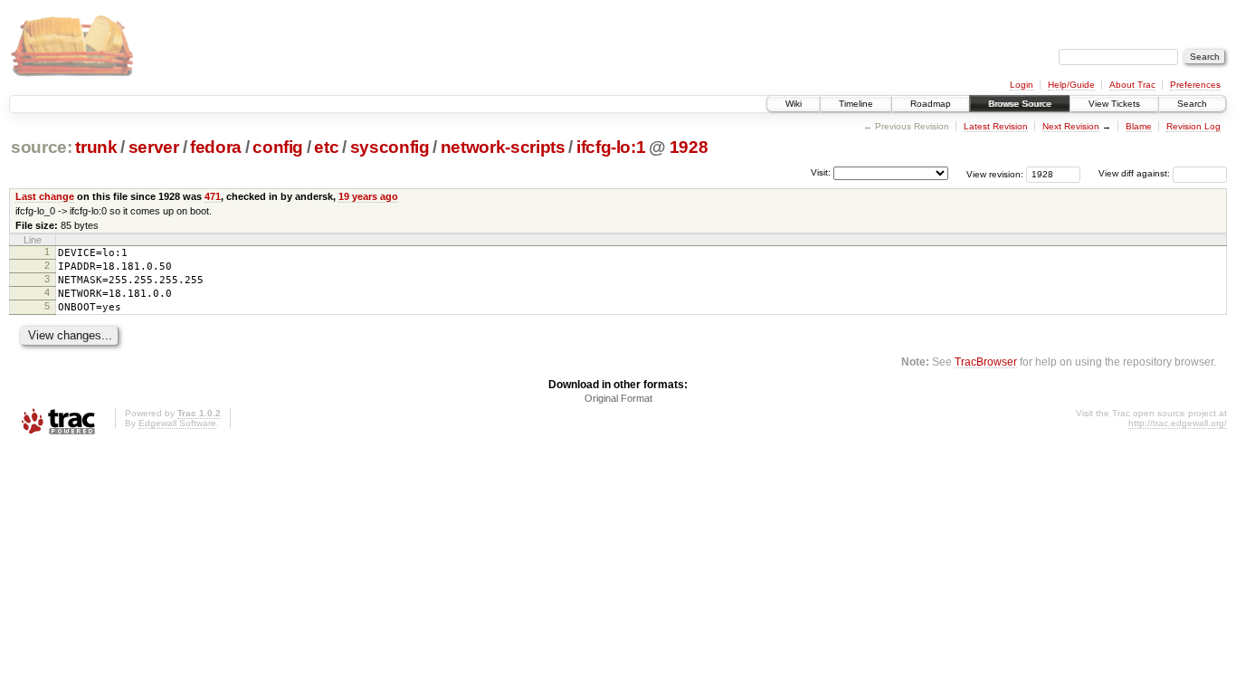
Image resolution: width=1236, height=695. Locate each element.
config (277, 147)
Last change (44, 196)
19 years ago (368, 196)
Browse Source (1019, 104)
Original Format (618, 398)
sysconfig (390, 147)
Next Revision (1070, 126)
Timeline (856, 104)
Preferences (1195, 85)
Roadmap (930, 104)
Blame (1139, 126)
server (153, 147)
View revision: (994, 173)
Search (1192, 104)
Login (1021, 85)
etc (326, 147)
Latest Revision (996, 126)
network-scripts (503, 147)
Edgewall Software (177, 423)
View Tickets (1114, 104)
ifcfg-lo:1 (611, 147)
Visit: (821, 172)
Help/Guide (1071, 85)
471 (212, 196)
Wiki (793, 104)
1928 (689, 147)
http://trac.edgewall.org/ (1177, 423)
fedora (216, 147)
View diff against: (1135, 173)
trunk (96, 147)
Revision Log (1193, 126)
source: (41, 147)
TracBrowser (986, 361)
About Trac (1132, 85)
